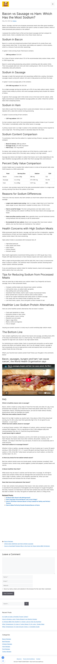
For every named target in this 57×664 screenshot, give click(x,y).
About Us (19, 659)
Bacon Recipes (8, 541)
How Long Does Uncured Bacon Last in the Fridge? (21, 499)
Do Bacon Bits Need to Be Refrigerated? (18, 497)
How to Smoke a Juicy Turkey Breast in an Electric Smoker (19, 619)
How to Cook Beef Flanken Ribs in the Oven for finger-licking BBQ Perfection (27, 546)
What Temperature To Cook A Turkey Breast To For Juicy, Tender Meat (23, 624)
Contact (38, 659)
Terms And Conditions (29, 659)
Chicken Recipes (7, 644)
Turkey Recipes (6, 651)
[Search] (26, 604)
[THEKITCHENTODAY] (5, 4)
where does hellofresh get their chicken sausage (18, 543)
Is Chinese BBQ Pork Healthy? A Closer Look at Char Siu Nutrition (21, 621)
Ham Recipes (6, 646)
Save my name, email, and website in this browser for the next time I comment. (27, 589)
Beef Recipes (6, 641)
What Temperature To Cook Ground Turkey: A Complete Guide (20, 626)
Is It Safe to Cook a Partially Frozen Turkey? (15, 616)
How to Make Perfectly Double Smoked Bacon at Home (23, 505)
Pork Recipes (6, 649)
